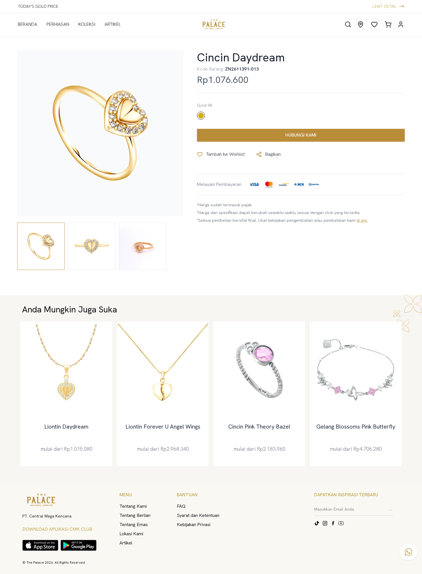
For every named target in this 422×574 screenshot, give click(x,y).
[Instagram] (325, 523)
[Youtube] (341, 523)
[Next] (403, 393)
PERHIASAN (58, 24)
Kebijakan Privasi (193, 525)
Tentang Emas (133, 525)
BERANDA (27, 24)
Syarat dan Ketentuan (198, 515)
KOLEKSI (86, 24)
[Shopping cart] (388, 24)
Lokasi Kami (131, 534)
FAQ (181, 506)
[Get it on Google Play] (78, 545)
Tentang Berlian (134, 515)
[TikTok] (317, 523)
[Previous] (18, 393)
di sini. (362, 220)
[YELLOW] (201, 116)
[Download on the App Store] (40, 545)
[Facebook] (333, 523)
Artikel (125, 543)
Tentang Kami (133, 506)
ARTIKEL (112, 24)
